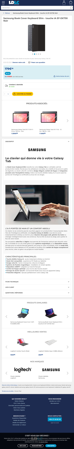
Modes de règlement (19, 422)
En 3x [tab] (8, 73)
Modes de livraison (19, 420)
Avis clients (21, 403)
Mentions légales (19, 410)
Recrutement (55, 403)
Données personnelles (15, 405)
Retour (7, 13)
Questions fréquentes (19, 418)
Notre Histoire (19, 401)
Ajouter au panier (24, 94)
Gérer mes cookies (19, 407)
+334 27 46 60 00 (55, 419)
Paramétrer (37, 446)
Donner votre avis (18, 62)
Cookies (27, 405)
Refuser (23, 446)
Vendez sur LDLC (54, 401)
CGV (15, 403)
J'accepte (50, 446)
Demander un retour (19, 425)
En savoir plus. (43, 442)
